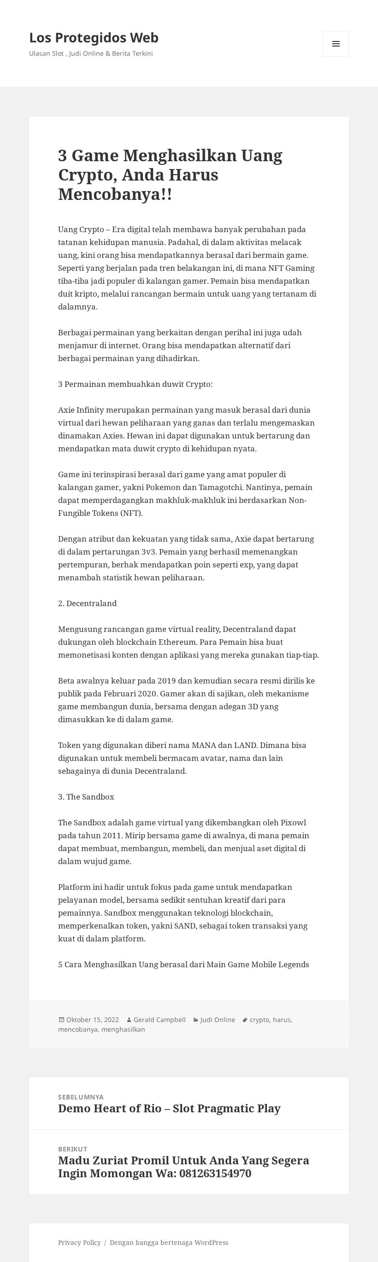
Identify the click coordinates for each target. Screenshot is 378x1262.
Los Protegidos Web (94, 37)
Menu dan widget (336, 56)
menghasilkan (123, 1029)
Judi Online (218, 1019)
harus (282, 1019)
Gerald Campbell (160, 1019)
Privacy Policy (79, 1242)
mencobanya (78, 1029)
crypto (259, 1019)
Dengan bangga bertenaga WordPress (169, 1242)
